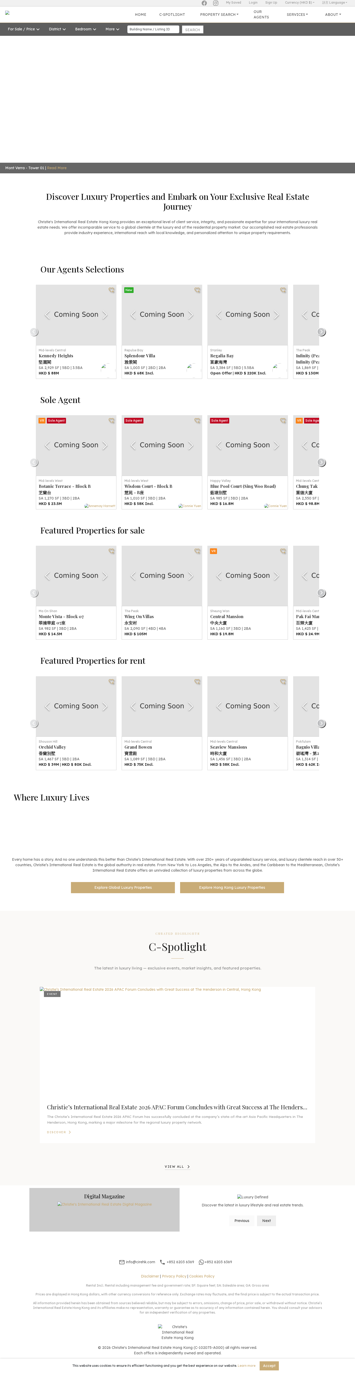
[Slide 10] (219, 157)
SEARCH (192, 30)
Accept (269, 1365)
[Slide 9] (210, 157)
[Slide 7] (191, 157)
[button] (26, 93)
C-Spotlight (172, 14)
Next (266, 1220)
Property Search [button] (218, 14)
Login (253, 2)
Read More (28, 168)
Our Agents (261, 14)
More (110, 29)
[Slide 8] (201, 157)
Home (140, 14)
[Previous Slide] (47, 315)
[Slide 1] (135, 157)
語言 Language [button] (333, 2)
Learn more (246, 1366)
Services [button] (296, 14)
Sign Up (271, 2)
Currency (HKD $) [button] (298, 2)
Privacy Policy (174, 1276)
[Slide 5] (173, 157)
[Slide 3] (154, 157)
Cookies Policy (201, 1276)
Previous (241, 1220)
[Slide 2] (145, 157)
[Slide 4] (163, 157)
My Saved (233, 2)
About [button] (331, 14)
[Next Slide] (105, 315)
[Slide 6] (182, 157)
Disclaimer (150, 1276)
